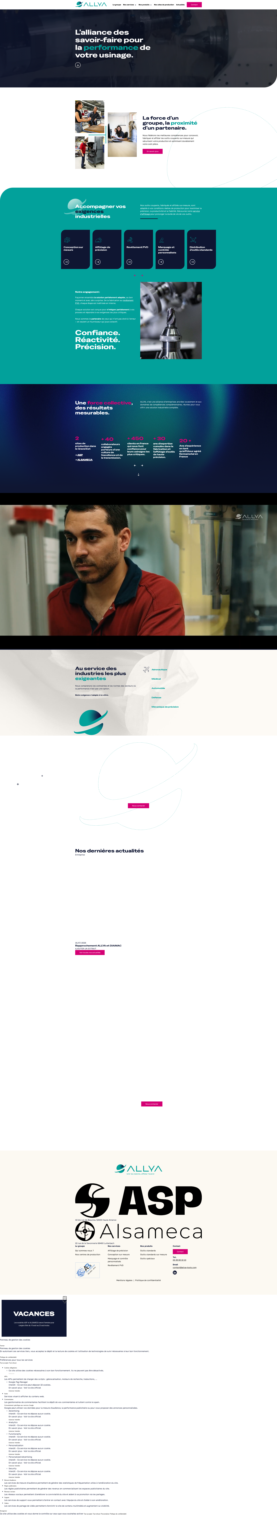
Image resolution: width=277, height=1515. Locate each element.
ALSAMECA (85, 459)
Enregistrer (3, 1511)
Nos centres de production (87, 1254)
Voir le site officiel (32, 1388)
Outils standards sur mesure (153, 1254)
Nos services (128, 5)
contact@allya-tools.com (184, 1267)
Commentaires (8, 1399)
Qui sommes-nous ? (84, 1250)
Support (6, 1497)
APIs (5, 1376)
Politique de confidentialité (148, 1280)
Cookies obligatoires (10, 1368)
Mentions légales (124, 1280)
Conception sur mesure (119, 1254)
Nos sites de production (164, 5)
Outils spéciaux (147, 1258)
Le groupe (117, 5)
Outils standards (148, 1250)
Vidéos (6, 1503)
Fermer (2, 1346)
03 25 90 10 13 (179, 1260)
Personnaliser (105, 1514)
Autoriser (11, 1373)
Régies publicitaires (10, 1486)
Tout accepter (4, 1363)
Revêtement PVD (115, 1265)
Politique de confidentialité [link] (8, 1357)
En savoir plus (15, 1388)
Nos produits (144, 5)
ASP (80, 455)
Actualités (180, 5)
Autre (6, 1394)
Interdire (17, 1391)
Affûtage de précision (118, 1250)
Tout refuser (13, 1363)
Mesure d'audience (10, 1480)
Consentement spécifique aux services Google (19, 1405)
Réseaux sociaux (9, 1491)
